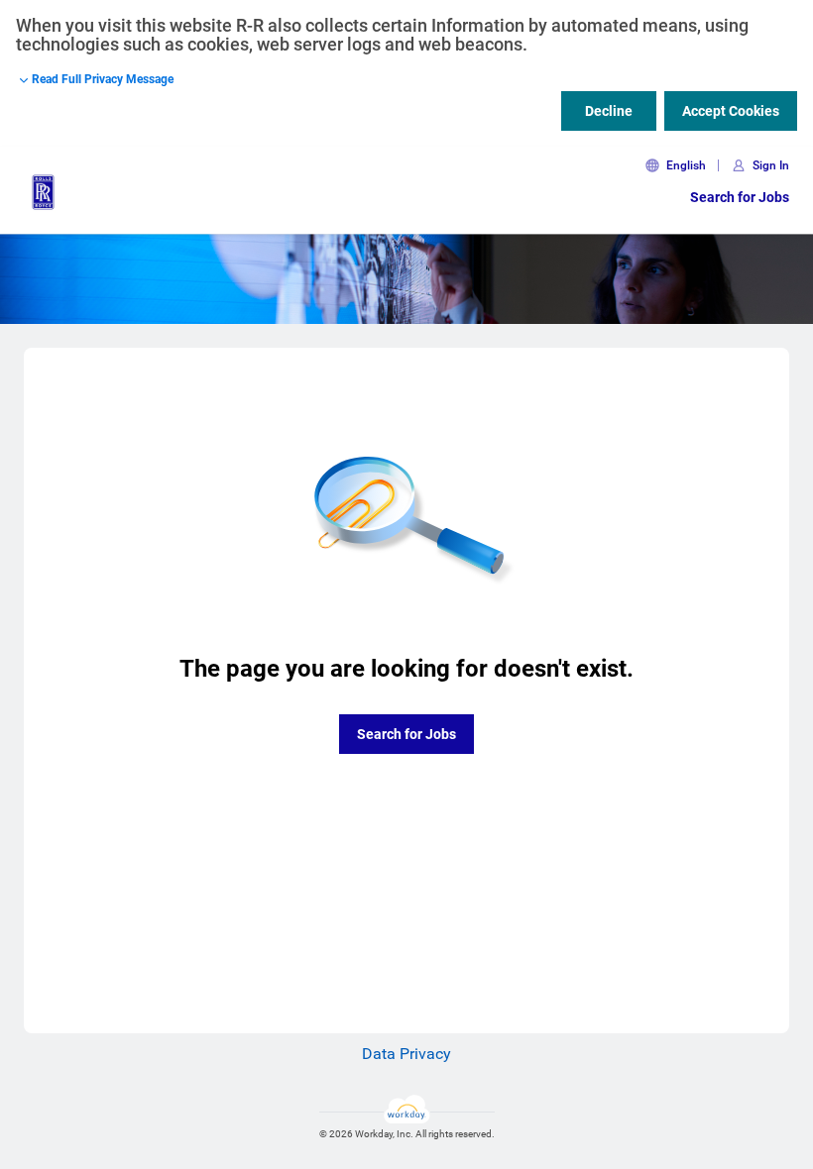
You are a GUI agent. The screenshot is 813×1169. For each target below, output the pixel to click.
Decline (609, 111)
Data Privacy (406, 1053)
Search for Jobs (739, 197)
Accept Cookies (730, 111)
